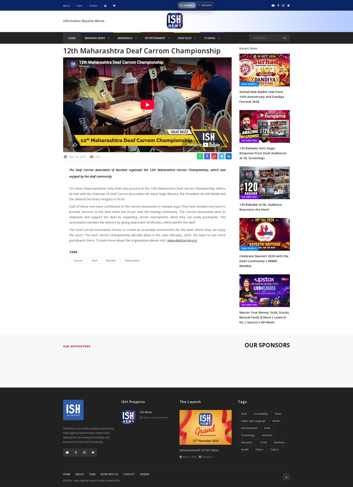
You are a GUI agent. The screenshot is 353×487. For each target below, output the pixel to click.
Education (246, 442)
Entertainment (155, 38)
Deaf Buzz (185, 38)
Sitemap (145, 474)
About (66, 5)
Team (79, 5)
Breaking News (95, 38)
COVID (263, 442)
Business (279, 442)
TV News (210, 38)
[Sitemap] (105, 6)
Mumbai (111, 260)
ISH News (146, 412)
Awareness (125, 38)
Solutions (267, 435)
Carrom (78, 260)
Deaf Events (249, 84)
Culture (274, 449)
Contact (93, 5)
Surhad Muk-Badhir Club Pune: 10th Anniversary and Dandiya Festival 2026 (261, 97)
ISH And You (249, 140)
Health (245, 449)
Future (259, 449)
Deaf (94, 260)
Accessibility (261, 414)
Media (276, 421)
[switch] (195, 5)
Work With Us (109, 474)
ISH (97, 157)
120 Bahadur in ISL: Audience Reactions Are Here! (260, 206)
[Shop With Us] (114, 6)
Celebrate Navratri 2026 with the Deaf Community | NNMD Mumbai (263, 261)
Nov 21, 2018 (189, 456)
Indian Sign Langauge (253, 421)
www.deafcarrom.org (182, 240)
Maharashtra (132, 260)
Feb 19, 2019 (77, 157)
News (278, 414)
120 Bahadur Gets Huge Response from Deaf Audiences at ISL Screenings (263, 153)
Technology (248, 435)
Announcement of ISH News (199, 450)
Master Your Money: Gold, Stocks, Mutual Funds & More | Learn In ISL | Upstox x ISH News (264, 317)
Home (72, 38)
